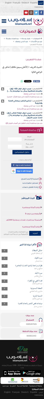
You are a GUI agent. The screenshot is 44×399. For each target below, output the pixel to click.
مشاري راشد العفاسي (36, 291)
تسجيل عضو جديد (30, 183)
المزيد (35, 233)
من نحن (5, 386)
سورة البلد (38, 273)
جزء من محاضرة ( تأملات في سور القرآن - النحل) (24, 97)
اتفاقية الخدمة (22, 386)
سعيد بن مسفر (38, 306)
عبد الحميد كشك (37, 284)
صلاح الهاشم (38, 276)
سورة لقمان (38, 258)
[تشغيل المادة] (2, 88)
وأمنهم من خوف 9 (33, 212)
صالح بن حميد (38, 268)
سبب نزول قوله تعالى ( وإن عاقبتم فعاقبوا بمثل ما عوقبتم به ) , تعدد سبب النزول (24, 115)
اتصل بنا (13, 386)
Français (16, 3)
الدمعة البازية (37, 296)
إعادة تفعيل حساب (30, 187)
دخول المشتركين (22, 152)
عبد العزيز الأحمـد (37, 299)
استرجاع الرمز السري (29, 179)
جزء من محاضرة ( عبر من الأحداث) (29, 109)
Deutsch (25, 3)
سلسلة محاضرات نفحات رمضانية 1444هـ (23, 218)
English (8, 3)
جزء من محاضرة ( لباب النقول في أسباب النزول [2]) (24, 123)
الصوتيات (28, 31)
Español (33, 3)
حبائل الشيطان (37, 250)
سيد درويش (38, 261)
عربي (41, 3)
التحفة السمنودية (36, 288)
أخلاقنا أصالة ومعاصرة (31, 206)
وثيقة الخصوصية (35, 386)
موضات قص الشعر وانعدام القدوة (30, 303)
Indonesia (38, 7)
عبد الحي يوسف (29, 94)
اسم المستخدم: (29, 138)
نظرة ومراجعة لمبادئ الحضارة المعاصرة (28, 265)
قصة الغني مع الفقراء (35, 281)
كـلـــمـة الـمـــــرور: (29, 145)
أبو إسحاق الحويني (36, 253)
